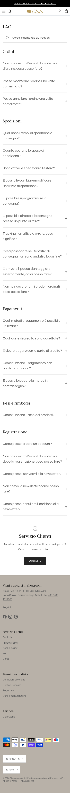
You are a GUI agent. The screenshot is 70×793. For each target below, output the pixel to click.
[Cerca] (11, 11)
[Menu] (3, 11)
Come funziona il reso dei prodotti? (28, 415)
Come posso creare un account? (27, 444)
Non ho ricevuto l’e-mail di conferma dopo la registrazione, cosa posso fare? (32, 459)
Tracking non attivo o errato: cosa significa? (28, 236)
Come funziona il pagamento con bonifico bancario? (27, 365)
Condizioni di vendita (14, 679)
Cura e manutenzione (14, 696)
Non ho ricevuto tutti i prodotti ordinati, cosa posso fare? (31, 289)
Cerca (6, 659)
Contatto (35, 561)
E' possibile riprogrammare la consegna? (25, 201)
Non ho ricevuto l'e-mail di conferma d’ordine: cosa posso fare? (30, 66)
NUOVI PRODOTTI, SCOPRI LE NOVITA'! (35, 3)
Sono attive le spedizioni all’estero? (29, 168)
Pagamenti (9, 690)
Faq (5, 653)
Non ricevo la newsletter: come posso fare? (31, 488)
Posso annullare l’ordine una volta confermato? (28, 101)
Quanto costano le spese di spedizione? (23, 153)
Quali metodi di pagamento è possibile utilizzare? (31, 323)
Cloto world (9, 716)
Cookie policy (10, 648)
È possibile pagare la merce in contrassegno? (25, 383)
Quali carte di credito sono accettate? (31, 338)
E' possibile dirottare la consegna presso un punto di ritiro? (27, 218)
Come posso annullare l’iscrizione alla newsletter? (31, 506)
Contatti (7, 637)
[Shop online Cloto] (35, 11)
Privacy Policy (10, 643)
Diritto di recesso (12, 685)
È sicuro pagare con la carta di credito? (32, 350)
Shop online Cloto (18, 778)
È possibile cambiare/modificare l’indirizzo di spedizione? (27, 183)
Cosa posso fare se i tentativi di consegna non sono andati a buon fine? (32, 253)
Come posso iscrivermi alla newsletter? (32, 474)
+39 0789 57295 (38, 591)
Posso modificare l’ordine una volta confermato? (29, 83)
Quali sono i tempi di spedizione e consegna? (27, 135)
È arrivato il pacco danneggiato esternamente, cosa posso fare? (27, 271)
